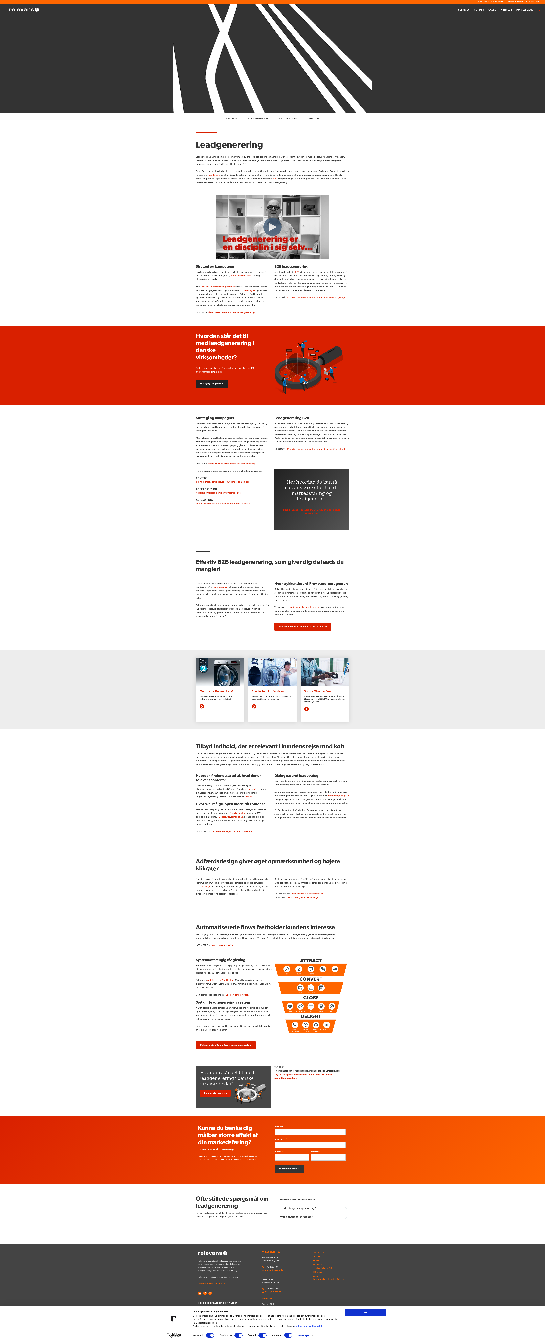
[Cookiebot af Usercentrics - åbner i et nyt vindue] (174, 1335)
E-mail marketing (238, 813)
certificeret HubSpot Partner (220, 980)
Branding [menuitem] (232, 119)
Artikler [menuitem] (506, 10)
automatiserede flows (241, 276)
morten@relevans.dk (274, 1270)
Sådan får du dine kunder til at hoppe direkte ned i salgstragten (317, 298)
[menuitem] (539, 10)
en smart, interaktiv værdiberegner (302, 607)
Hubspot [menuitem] (314, 119)
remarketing (237, 817)
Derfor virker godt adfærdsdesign (302, 897)
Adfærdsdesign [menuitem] (258, 119)
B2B (275, 179)
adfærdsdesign (203, 887)
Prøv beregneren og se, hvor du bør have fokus (303, 627)
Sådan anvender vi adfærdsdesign (307, 894)
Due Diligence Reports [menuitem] (491, 2)
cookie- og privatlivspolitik (308, 1326)
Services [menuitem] (464, 10)
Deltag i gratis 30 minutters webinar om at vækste (225, 1045)
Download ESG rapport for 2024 (211, 1284)
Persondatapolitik (249, 1159)
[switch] (238, 1335)
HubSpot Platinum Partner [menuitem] (323, 1268)
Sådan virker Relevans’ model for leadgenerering (231, 312)
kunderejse (214, 175)
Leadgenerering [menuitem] (288, 119)
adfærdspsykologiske (338, 796)
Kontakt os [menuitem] (532, 2)
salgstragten (250, 290)
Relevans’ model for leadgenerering (218, 287)
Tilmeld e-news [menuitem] (514, 2)
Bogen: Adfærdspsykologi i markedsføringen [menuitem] (323, 1277)
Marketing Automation (222, 945)
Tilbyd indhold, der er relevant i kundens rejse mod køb (222, 482)
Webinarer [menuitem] (317, 1264)
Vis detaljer (303, 1335)
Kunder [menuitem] (479, 10)
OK (365, 1312)
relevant (220, 587)
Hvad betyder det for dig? (236, 995)
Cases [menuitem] (492, 10)
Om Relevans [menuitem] (524, 10)
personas (249, 796)
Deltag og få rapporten (212, 384)
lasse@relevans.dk (273, 1292)
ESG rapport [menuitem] (318, 1272)
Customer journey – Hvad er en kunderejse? (232, 831)
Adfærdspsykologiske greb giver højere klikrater (219, 493)
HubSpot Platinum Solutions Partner (223, 1277)
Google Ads (224, 817)
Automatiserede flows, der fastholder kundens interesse (223, 504)
